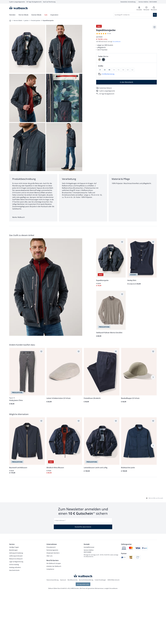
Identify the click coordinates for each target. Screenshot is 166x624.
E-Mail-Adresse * (60, 520)
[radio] (99, 59)
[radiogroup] (126, 58)
